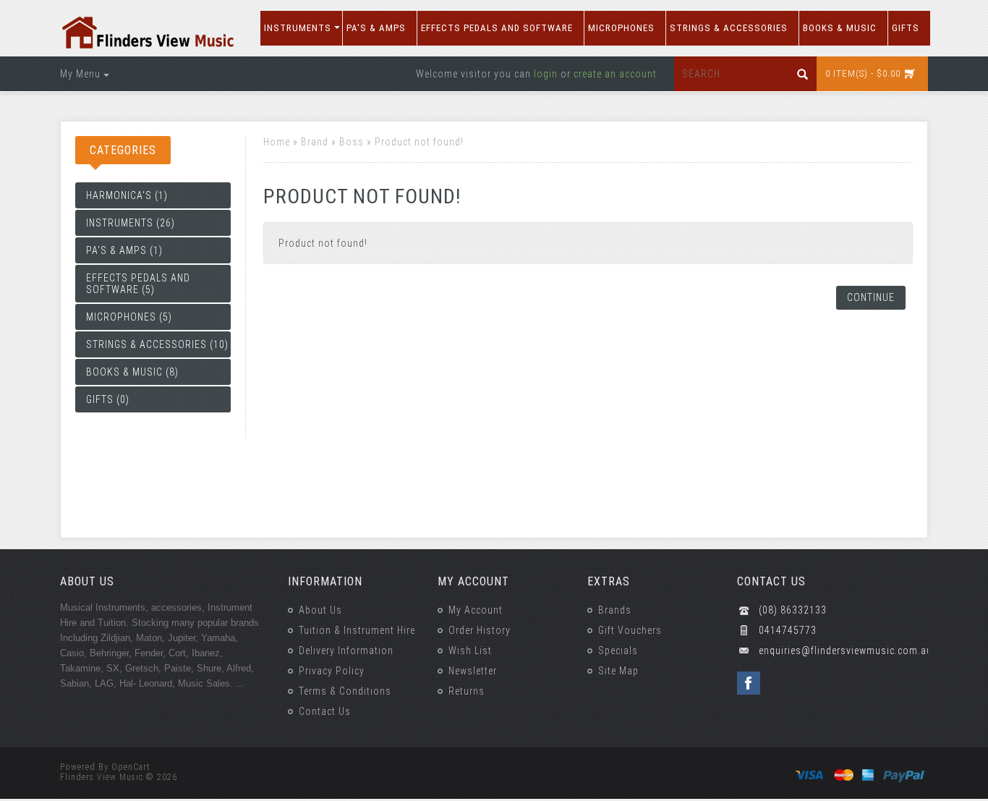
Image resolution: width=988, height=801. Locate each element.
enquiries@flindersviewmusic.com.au (843, 650)
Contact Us (325, 711)
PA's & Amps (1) (124, 250)
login (546, 74)
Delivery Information (346, 650)
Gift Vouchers (630, 630)
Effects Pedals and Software (497, 27)
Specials (618, 650)
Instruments (297, 27)
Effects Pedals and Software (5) (138, 283)
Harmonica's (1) (127, 195)
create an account (615, 74)
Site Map (618, 671)
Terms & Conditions (345, 691)
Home (276, 142)
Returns (466, 691)
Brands (614, 610)
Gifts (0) (107, 399)
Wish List (470, 650)
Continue (871, 297)
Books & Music (840, 27)
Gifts (905, 27)
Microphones (621, 27)
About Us (320, 610)
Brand (314, 142)
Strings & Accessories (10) (157, 344)
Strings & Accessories (729, 27)
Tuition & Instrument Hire (357, 630)
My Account (475, 610)
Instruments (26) (130, 223)
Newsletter (472, 671)
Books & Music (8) (132, 372)
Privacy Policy (332, 671)
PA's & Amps (376, 27)
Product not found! (419, 142)
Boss (351, 142)
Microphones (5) (129, 317)
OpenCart (130, 767)
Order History (479, 630)
